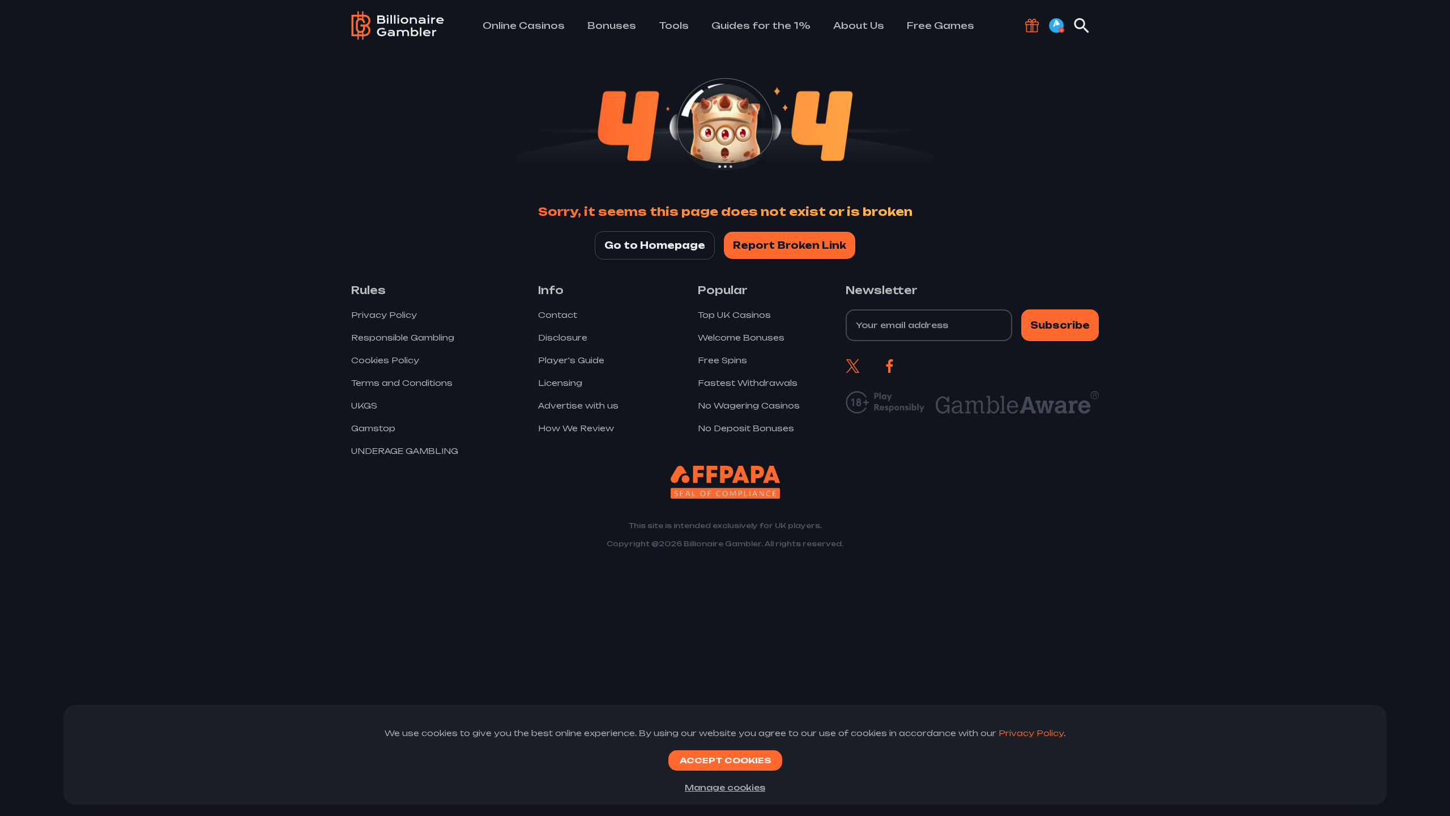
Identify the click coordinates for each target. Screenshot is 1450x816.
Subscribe (1060, 325)
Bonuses (611, 25)
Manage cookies (725, 787)
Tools (674, 25)
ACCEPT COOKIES (725, 760)
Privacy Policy (1031, 733)
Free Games (940, 25)
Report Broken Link (789, 245)
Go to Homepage (654, 245)
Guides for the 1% (761, 25)
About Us (858, 25)
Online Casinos (524, 25)
